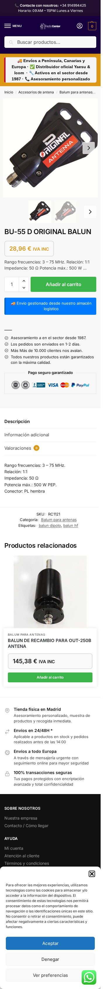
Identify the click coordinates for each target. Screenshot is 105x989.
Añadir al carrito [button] (50, 677)
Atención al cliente (21, 855)
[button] (92, 874)
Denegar (50, 959)
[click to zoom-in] (52, 148)
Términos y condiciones (26, 863)
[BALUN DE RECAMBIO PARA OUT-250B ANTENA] (50, 592)
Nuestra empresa (20, 818)
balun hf (70, 525)
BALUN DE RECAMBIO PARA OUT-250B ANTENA (49, 643)
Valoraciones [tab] (21, 448)
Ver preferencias (50, 975)
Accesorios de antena (36, 92)
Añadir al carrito (63, 284)
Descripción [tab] (17, 421)
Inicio (8, 92)
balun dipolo (50, 525)
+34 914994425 (73, 5)
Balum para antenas (76, 92)
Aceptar (50, 943)
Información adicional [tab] (26, 434)
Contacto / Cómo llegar (26, 825)
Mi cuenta (13, 848)
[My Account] (79, 26)
